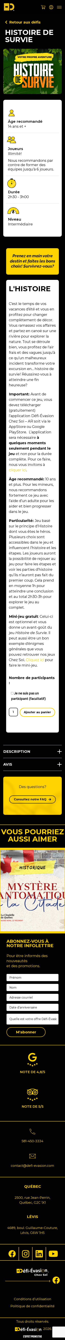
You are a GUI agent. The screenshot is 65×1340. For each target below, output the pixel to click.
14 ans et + (17, 126)
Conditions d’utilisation (32, 1299)
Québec (32, 1186)
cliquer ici (17, 470)
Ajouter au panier (37, 712)
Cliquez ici (35, 660)
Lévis (32, 1217)
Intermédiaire (20, 224)
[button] (32, 751)
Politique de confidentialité (32, 1306)
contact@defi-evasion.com (32, 1166)
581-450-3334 (32, 1141)
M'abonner (26, 1032)
